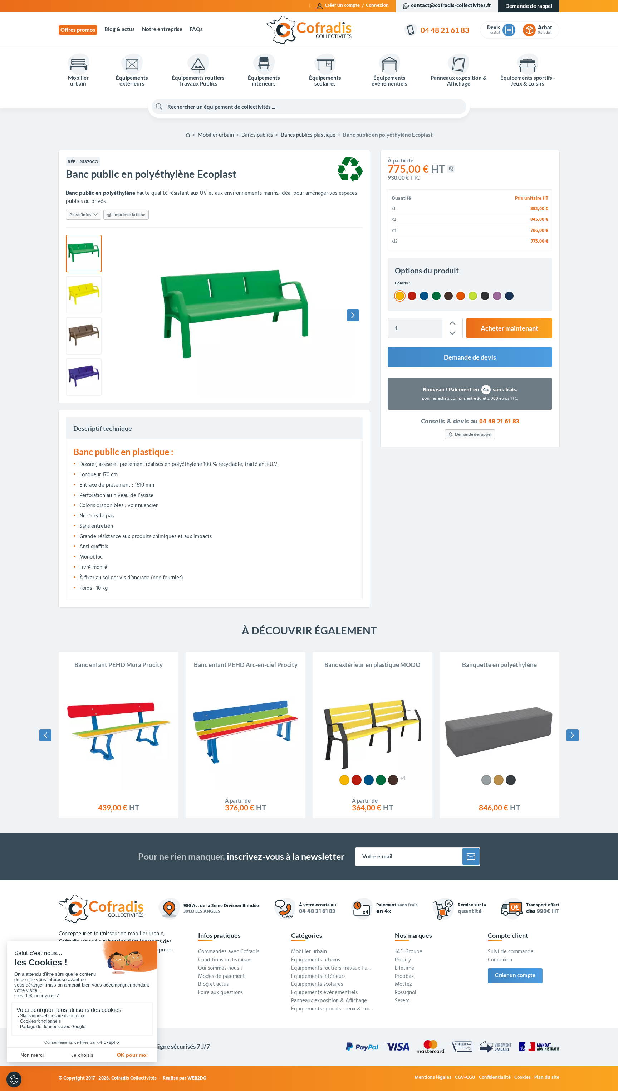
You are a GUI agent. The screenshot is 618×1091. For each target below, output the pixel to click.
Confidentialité (495, 1078)
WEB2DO (197, 1078)
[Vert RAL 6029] (381, 780)
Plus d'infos (80, 214)
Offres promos (77, 30)
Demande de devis (470, 357)
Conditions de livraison (224, 960)
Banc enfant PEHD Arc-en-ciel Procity (246, 664)
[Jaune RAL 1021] (344, 780)
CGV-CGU (465, 1078)
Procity (403, 960)
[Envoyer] (471, 856)
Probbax (404, 977)
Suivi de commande (511, 952)
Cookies (522, 1078)
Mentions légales (433, 1078)
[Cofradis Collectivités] (308, 30)
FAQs (196, 29)
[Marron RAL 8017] (393, 780)
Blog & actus (119, 29)
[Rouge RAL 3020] (357, 780)
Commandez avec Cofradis (228, 952)
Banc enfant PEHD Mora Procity (118, 664)
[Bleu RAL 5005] (369, 780)
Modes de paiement (221, 977)
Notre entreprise (162, 29)
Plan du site (546, 1078)
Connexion (377, 5)
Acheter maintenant (509, 328)
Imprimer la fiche (129, 214)
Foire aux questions (220, 993)
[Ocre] (499, 780)
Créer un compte (342, 5)
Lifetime (404, 969)
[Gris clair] (486, 780)
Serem (402, 1001)
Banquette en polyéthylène (499, 664)
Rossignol (405, 993)
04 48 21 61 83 (499, 422)
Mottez (403, 985)
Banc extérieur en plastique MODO (372, 664)
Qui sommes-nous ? (220, 969)
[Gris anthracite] (511, 780)
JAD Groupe (408, 952)
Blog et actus (213, 985)
